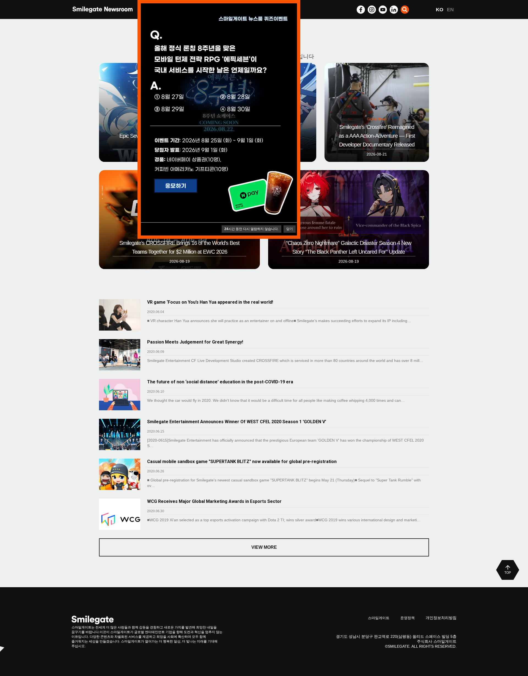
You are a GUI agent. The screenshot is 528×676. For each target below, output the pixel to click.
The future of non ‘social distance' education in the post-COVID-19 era (220, 381)
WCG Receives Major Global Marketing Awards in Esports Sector (214, 501)
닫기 (289, 229)
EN (450, 9)
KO (439, 9)
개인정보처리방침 (441, 618)
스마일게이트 (378, 618)
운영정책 (407, 618)
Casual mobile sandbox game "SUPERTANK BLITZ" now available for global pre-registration (242, 461)
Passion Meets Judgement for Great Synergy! (195, 342)
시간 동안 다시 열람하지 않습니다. (251, 229)
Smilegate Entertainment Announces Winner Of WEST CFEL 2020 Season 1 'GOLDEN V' (236, 421)
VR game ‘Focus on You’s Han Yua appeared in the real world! (210, 302)
